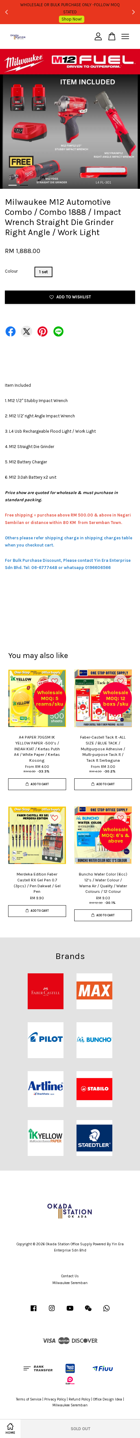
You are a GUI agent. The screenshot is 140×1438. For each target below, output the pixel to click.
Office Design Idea (107, 1399)
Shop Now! (72, 19)
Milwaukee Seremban (70, 1283)
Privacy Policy (55, 1399)
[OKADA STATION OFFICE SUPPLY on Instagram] (51, 1312)
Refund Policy (79, 1399)
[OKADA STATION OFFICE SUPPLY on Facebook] (33, 1312)
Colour (11, 271)
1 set (43, 271)
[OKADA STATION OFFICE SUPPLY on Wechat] (88, 1312)
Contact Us (70, 1276)
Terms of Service (28, 1399)
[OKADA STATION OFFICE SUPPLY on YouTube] (70, 1312)
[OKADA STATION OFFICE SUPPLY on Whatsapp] (106, 1312)
